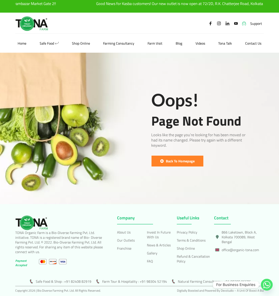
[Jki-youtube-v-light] (236, 23)
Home (22, 43)
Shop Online (81, 43)
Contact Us (253, 43)
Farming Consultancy (118, 43)
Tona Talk (225, 43)
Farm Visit (155, 43)
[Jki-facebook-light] (210, 23)
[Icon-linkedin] (227, 23)
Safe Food (47, 43)
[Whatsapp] (267, 285)
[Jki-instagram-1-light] (219, 23)
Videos (200, 43)
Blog (179, 43)
